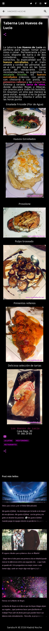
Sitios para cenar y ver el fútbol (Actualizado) (19, 506)
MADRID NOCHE (17, 11)
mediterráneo (22, 441)
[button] (5, 35)
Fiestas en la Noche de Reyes (13, 601)
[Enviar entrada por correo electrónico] (5, 437)
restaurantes (10, 445)
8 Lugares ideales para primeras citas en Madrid (20, 553)
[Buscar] (45, 11)
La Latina (8, 441)
